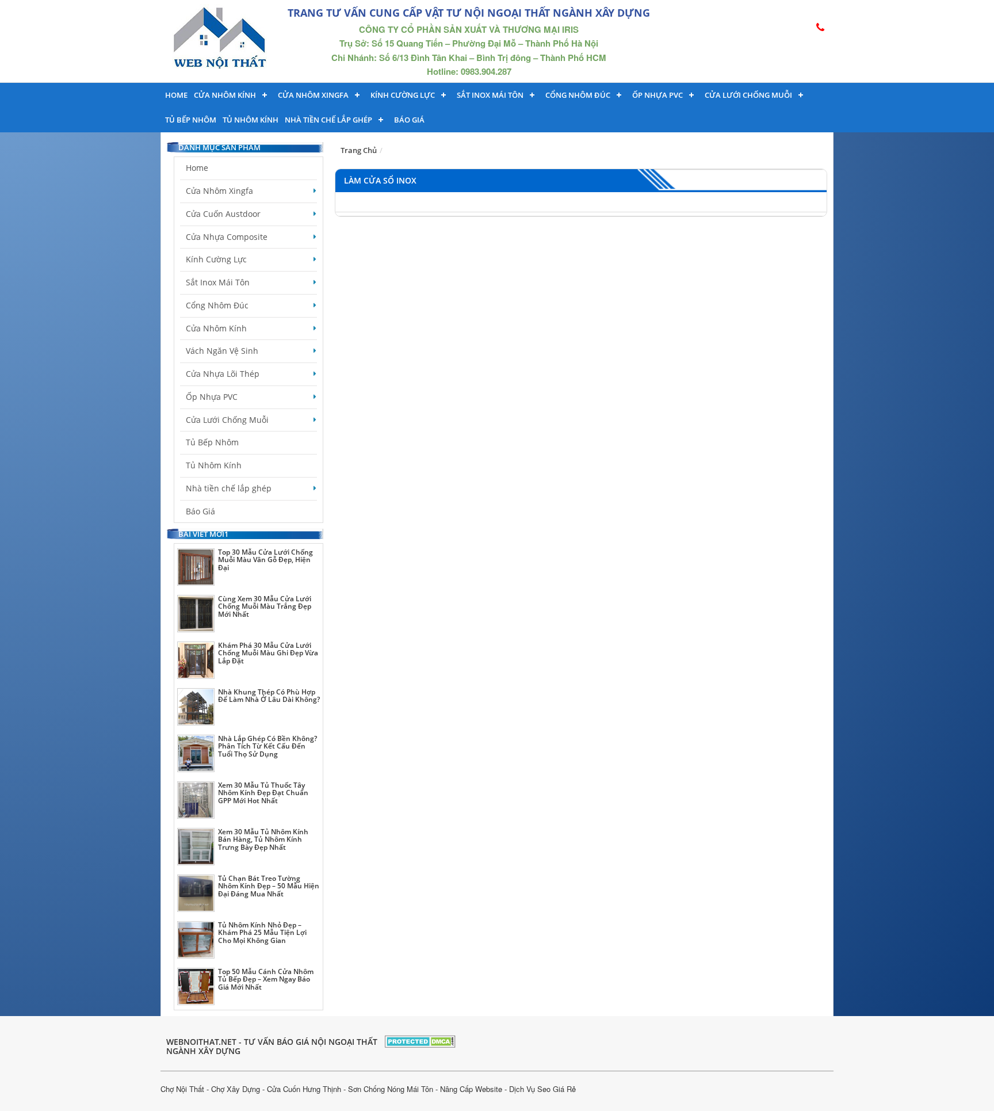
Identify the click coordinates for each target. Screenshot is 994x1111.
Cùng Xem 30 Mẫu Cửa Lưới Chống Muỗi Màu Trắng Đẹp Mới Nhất (264, 606)
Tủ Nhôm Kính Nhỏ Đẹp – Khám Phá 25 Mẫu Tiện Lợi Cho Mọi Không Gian (262, 932)
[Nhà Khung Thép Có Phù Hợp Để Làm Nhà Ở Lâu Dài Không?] (196, 707)
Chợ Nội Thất (182, 1088)
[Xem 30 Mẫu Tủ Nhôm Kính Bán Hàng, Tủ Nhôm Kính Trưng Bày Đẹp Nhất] (196, 846)
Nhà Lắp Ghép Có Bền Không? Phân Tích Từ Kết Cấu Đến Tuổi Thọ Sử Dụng (267, 746)
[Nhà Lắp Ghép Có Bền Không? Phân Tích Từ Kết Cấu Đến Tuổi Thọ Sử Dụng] (196, 753)
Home (176, 95)
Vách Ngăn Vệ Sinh (222, 350)
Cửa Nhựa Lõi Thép (222, 373)
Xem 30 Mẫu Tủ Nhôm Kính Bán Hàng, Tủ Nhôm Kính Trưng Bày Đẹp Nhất (263, 839)
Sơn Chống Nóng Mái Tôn (390, 1088)
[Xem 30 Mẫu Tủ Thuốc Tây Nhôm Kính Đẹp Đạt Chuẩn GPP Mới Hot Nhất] (196, 800)
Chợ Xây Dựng (235, 1088)
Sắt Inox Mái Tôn (490, 95)
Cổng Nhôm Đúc (577, 95)
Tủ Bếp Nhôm (190, 119)
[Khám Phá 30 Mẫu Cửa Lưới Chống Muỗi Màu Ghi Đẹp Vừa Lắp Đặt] (196, 660)
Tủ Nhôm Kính (250, 119)
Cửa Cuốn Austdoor (223, 213)
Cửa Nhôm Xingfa (313, 95)
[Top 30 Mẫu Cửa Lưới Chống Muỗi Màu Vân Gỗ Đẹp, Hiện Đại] (196, 567)
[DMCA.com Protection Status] (420, 1040)
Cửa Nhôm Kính (225, 95)
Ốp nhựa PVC (657, 95)
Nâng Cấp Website (471, 1088)
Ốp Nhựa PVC (212, 396)
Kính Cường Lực (216, 259)
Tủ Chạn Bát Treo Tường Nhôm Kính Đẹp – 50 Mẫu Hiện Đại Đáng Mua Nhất (268, 885)
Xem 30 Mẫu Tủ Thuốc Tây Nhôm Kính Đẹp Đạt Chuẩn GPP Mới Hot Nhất (263, 792)
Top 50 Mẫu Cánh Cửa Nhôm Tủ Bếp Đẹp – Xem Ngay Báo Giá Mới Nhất (266, 979)
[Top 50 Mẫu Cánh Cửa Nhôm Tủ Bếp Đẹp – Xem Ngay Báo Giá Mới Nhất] (196, 986)
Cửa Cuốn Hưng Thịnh (304, 1088)
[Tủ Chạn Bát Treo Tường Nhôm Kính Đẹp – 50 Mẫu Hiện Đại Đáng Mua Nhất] (196, 893)
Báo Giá (409, 119)
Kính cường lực (402, 95)
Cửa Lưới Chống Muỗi (748, 95)
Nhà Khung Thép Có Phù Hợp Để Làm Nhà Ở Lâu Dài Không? (269, 695)
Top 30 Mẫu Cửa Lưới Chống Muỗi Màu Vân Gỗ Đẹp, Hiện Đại (265, 559)
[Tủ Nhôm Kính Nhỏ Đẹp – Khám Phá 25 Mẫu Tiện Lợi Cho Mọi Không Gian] (196, 940)
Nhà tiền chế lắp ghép (328, 119)
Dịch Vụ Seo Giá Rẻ (542, 1088)
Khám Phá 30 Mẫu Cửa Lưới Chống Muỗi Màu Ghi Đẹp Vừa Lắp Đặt (268, 652)
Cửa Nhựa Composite (226, 236)
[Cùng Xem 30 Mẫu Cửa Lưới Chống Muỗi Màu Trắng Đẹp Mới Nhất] (196, 613)
